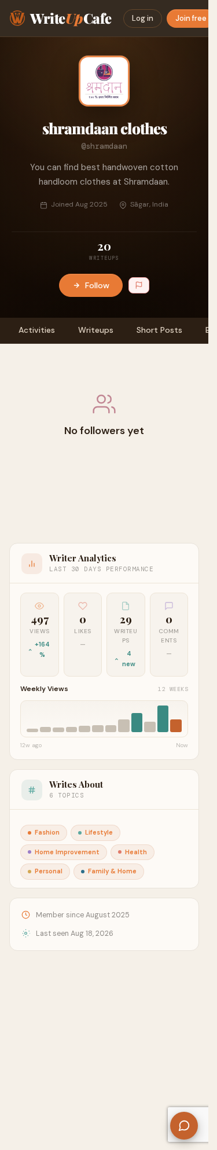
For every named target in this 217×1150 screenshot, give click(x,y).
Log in (142, 18)
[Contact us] (184, 1126)
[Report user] (138, 285)
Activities (37, 330)
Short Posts (159, 330)
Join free (191, 18)
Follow (97, 285)
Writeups (95, 330)
